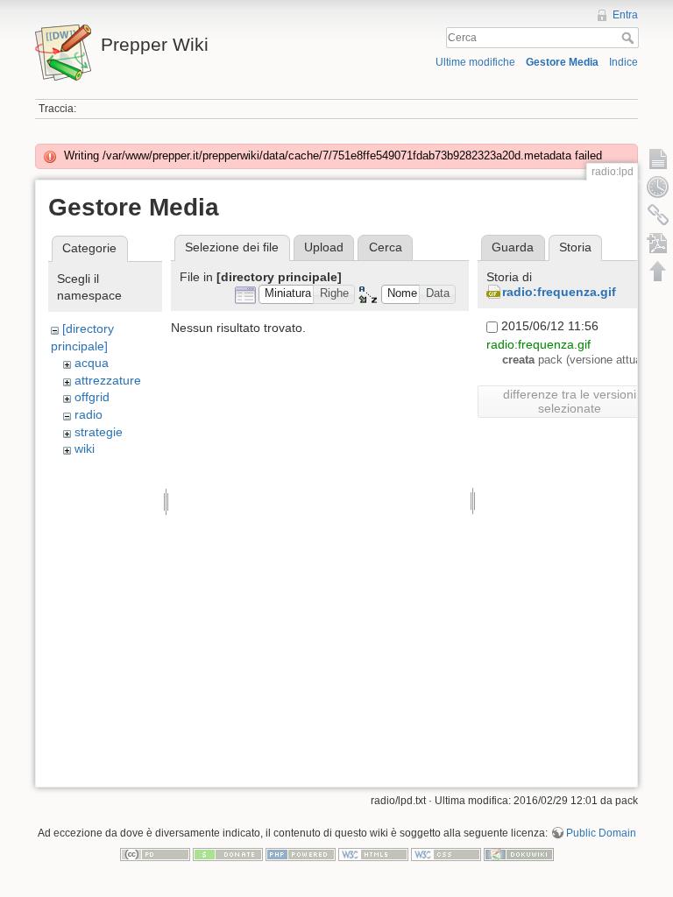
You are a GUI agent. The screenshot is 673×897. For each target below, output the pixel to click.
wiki (84, 448)
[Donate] (228, 853)
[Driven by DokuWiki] (519, 853)
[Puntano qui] (658, 215)
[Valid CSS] (446, 853)
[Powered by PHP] (301, 853)
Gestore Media (562, 62)
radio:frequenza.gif (559, 292)
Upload (324, 247)
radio (88, 414)
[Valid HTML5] (373, 853)
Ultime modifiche (475, 62)
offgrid (92, 397)
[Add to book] (658, 243)
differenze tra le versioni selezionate (569, 401)
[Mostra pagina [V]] (658, 159)
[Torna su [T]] (658, 271)
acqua (91, 363)
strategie (98, 432)
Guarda (513, 247)
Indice (623, 62)
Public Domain (601, 833)
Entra (625, 15)
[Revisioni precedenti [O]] (658, 187)
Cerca (629, 38)
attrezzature (107, 380)
